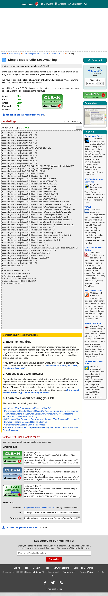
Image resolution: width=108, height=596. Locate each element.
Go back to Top (55, 589)
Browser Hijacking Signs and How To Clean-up (25, 422)
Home (3, 53)
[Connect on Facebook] (45, 583)
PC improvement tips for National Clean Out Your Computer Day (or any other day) (42, 411)
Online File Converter (83, 568)
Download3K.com (33, 572)
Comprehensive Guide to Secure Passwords (24, 425)
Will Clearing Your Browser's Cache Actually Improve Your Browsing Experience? (41, 419)
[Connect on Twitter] (53, 583)
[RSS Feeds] (61, 583)
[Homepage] (30, 4)
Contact (36, 568)
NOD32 (24, 368)
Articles (62, 3)
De (103, 572)
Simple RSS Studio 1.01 (39, 53)
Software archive (61, 568)
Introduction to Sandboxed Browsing (20, 416)
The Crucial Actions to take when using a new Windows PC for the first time (38, 414)
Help (47, 568)
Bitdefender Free (11, 368)
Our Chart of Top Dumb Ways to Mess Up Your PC (27, 408)
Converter (76, 3)
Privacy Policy (86, 572)
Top (26, 568)
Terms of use (69, 572)
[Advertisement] (54, 29)
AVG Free (61, 365)
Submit (17, 568)
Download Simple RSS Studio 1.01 (22, 527)
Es (53, 576)
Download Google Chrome (36, 392)
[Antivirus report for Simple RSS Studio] (52, 108)
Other (24, 53)
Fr (99, 572)
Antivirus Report (57, 53)
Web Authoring (14, 53)
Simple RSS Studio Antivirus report (39, 507)
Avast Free (50, 365)
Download (97, 60)
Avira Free (72, 365)
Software (48, 3)
